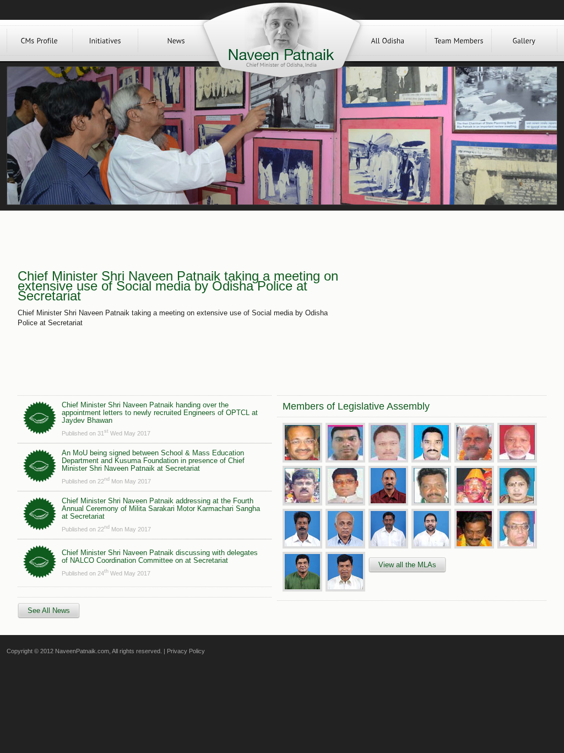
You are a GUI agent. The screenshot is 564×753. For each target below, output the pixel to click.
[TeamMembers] (458, 40)
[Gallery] (524, 40)
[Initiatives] (105, 40)
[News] (176, 40)
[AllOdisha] (388, 40)
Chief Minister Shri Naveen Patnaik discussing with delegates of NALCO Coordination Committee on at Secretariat (160, 556)
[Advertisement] (446, 299)
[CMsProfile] (39, 40)
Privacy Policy (186, 651)
